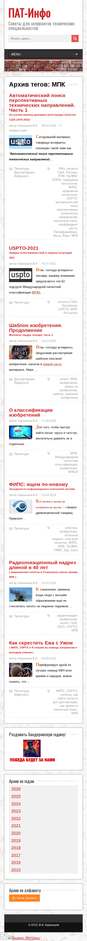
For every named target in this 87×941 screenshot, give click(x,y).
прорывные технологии (69, 192)
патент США (68, 623)
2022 (16, 818)
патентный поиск (65, 221)
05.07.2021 (49, 263)
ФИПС (72, 187)
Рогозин (71, 172)
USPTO (72, 198)
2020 (16, 833)
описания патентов (66, 540)
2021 (16, 825)
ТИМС (58, 550)
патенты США (67, 302)
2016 (16, 862)
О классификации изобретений (31, 412)
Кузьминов (69, 305)
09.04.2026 (49, 125)
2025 (16, 796)
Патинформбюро (65, 232)
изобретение (68, 382)
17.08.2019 (49, 420)
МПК (74, 235)
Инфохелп (21, 176)
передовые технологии (69, 181)
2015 (16, 869)
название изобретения (69, 395)
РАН (62, 168)
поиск (74, 550)
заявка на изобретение (69, 388)
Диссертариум (24, 172)
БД (66, 550)
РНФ (61, 176)
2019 (16, 840)
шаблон (58, 394)
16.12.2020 (49, 341)
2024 (16, 803)
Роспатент (71, 313)
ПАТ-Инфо (29, 12)
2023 (16, 811)
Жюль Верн (61, 235)
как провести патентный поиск (66, 707)
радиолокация (67, 615)
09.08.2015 (49, 658)
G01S (61, 626)
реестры (71, 528)
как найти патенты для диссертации (65, 698)
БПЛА (56, 180)
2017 (16, 855)
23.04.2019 (49, 495)
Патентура (21, 168)
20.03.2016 (49, 583)
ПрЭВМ (72, 176)
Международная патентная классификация (66, 460)
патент (64, 379)
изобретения (68, 468)
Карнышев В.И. (28, 125)
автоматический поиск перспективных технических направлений (66, 209)
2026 (16, 788)
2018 (16, 847)
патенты (66, 694)
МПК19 (73, 472)
